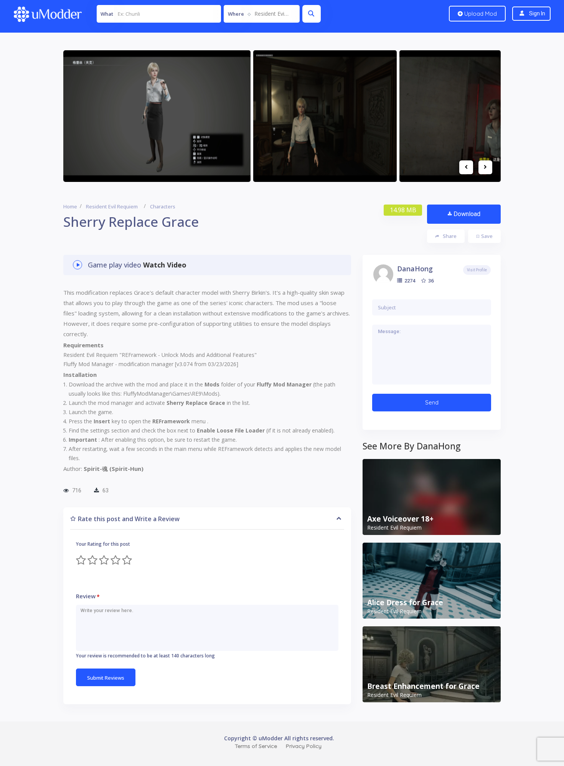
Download (467, 214)
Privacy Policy (304, 746)
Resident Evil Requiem (112, 206)
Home (70, 206)
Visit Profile (477, 270)
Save (487, 236)
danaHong (415, 268)
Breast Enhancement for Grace (423, 686)
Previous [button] (466, 167)
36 (430, 280)
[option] (157, 116)
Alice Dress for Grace (405, 603)
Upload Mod (480, 13)
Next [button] (485, 167)
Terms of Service (256, 746)
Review (88, 596)
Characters (162, 206)
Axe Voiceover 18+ (400, 519)
